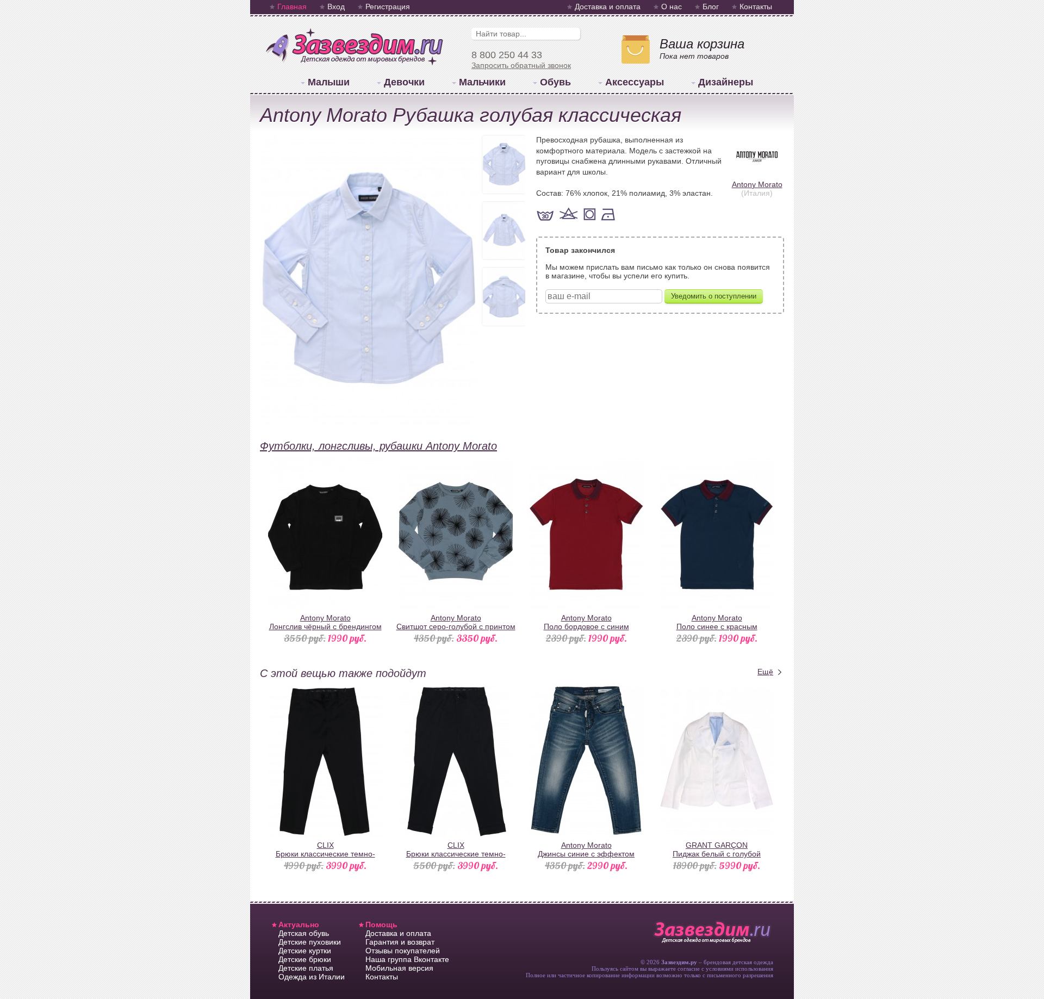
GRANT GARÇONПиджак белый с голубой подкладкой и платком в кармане (717, 854)
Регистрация (387, 6)
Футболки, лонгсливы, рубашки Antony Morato (378, 446)
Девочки (404, 82)
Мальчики (482, 82)
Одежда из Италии (311, 976)
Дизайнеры (725, 82)
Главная (292, 6)
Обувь (555, 82)
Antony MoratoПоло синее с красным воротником (716, 626)
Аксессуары (634, 82)
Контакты (755, 6)
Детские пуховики (309, 942)
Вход (336, 6)
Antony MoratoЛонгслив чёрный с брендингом (325, 622)
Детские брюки (304, 959)
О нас (671, 6)
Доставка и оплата (608, 6)
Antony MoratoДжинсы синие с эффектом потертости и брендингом (586, 854)
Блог (711, 6)
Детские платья (305, 968)
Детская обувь (303, 933)
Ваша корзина (702, 43)
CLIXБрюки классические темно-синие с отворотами (456, 854)
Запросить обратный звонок (521, 65)
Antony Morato (757, 184)
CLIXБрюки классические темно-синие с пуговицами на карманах (325, 854)
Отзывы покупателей (402, 950)
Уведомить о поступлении (713, 296)
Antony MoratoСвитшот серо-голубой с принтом (455, 622)
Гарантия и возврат (399, 942)
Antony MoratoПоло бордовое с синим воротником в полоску (586, 626)
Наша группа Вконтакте (407, 959)
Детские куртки (304, 950)
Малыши (329, 82)
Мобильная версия (399, 968)
